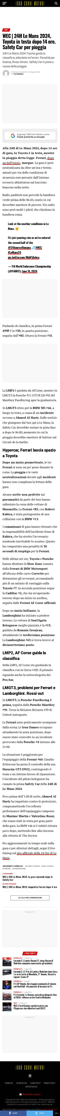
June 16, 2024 (29, 271)
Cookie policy (35, 1083)
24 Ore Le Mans (33, 866)
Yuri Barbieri (18, 74)
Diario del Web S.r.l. (49, 1109)
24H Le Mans (48, 866)
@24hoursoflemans (19, 247)
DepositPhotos (31, 1086)
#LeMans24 (14, 252)
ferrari (7, 869)
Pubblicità (9, 1083)
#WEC (39, 247)
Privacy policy (49, 1083)
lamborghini (19, 869)
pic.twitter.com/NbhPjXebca (23, 257)
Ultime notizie (21, 1083)
